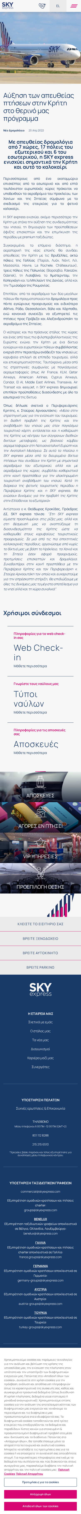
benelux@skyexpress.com (40, 1233)
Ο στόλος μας (40, 1031)
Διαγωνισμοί (40, 1049)
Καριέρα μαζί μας (40, 1058)
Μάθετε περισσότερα (30, 666)
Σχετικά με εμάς (40, 1022)
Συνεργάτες (41, 1067)
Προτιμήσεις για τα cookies (40, 1482)
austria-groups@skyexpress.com (40, 1304)
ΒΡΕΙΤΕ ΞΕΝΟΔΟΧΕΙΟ (40, 938)
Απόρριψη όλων (40, 1494)
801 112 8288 (40, 1135)
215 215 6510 (40, 1144)
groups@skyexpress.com (40, 1210)
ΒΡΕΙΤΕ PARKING (40, 967)
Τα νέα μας (40, 1040)
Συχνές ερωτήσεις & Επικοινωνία (40, 1108)
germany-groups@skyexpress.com (41, 1280)
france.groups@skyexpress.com (40, 1257)
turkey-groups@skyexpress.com (40, 1327)
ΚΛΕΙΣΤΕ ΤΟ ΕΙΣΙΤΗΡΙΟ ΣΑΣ (41, 924)
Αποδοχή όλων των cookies (40, 1506)
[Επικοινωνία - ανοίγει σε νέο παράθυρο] (42, 5)
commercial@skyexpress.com (40, 1191)
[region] (40, 1431)
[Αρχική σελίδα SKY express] (7, 9)
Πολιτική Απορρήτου (29, 1474)
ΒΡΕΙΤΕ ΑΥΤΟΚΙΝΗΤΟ (40, 953)
